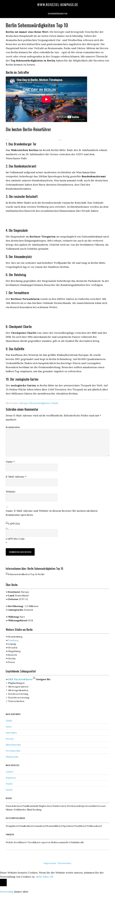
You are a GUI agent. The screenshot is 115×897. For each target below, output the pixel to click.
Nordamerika (13, 750)
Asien (9, 726)
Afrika (9, 720)
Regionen (11, 777)
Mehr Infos (42, 876)
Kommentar (13, 427)
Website (10, 491)
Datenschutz (64, 863)
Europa (23, 403)
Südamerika (12, 756)
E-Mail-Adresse (16, 476)
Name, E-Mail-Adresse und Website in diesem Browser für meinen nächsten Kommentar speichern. (51, 512)
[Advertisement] (38, 221)
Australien (11, 732)
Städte (55, 403)
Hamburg (13, 640)
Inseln (9, 789)
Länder (10, 771)
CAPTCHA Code (15, 538)
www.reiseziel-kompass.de (57, 4)
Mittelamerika (13, 744)
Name (10, 461)
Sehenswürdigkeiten (39, 403)
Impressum (50, 863)
